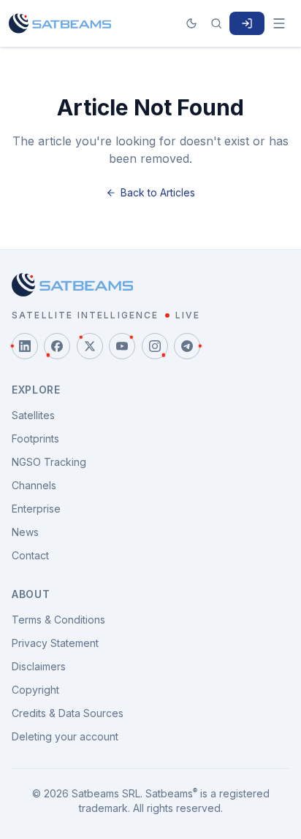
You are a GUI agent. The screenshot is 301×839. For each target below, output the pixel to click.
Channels (34, 485)
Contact (30, 555)
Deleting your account (65, 736)
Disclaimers (39, 666)
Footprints (35, 438)
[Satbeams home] (60, 23)
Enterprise (36, 508)
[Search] (216, 23)
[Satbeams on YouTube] (122, 346)
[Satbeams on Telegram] (187, 346)
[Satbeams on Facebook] (57, 346)
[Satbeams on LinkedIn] (25, 346)
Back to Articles (158, 192)
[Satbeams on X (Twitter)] (90, 346)
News (25, 532)
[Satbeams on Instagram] (155, 346)
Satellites (33, 415)
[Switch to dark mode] (191, 23)
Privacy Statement (55, 643)
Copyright (35, 689)
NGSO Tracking (49, 462)
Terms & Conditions (58, 619)
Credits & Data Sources (67, 713)
